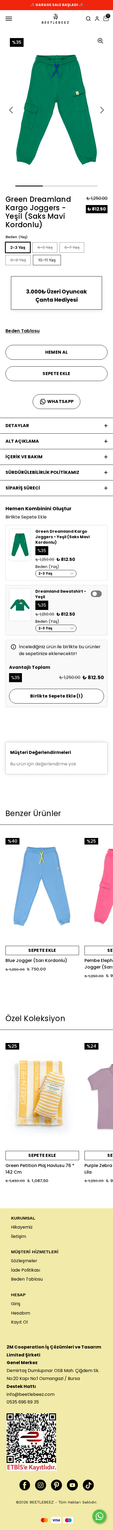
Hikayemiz (22, 1227)
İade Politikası (25, 1270)
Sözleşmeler (24, 1261)
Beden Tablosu (27, 1279)
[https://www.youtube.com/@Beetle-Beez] (72, 1485)
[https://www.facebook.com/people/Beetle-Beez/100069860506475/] (24, 1485)
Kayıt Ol (19, 1322)
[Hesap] (97, 18)
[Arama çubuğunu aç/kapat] (88, 18)
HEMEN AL (56, 352)
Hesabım (20, 1313)
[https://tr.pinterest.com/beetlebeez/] (56, 1485)
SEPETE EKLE (56, 373)
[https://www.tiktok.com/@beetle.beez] (88, 1485)
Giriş (15, 1304)
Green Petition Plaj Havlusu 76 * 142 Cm (39, 1168)
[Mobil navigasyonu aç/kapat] (9, 18)
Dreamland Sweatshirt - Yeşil (60, 594)
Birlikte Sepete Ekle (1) (56, 696)
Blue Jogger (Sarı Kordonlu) (36, 960)
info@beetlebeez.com (31, 1394)
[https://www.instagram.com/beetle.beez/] (40, 1485)
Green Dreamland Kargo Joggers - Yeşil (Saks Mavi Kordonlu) (62, 537)
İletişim (18, 1236)
